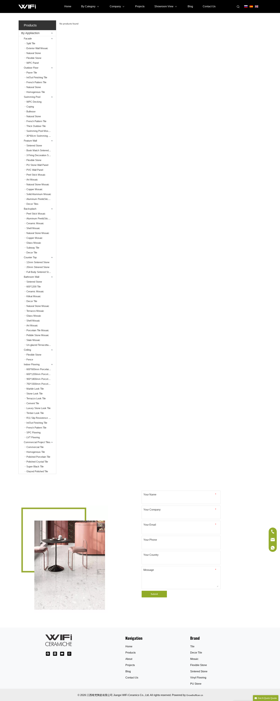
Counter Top (30, 257)
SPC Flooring (33, 432)
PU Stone (195, 683)
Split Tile (30, 43)
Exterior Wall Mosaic (37, 48)
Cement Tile (32, 403)
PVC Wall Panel (34, 169)
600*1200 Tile (33, 286)
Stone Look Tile (34, 393)
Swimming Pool (32, 96)
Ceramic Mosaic (35, 223)
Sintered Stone (34, 145)
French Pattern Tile (36, 82)
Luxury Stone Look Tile (38, 408)
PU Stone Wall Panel (37, 165)
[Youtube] (62, 654)
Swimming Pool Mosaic (38, 131)
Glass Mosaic (33, 242)
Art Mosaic (32, 179)
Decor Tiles (32, 203)
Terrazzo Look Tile (36, 398)
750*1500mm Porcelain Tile (40, 383)
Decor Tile (31, 252)
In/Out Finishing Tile (36, 77)
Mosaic (194, 659)
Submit (154, 594)
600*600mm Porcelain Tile (40, 369)
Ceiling (27, 349)
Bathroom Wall (31, 276)
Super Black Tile (35, 466)
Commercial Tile (35, 447)
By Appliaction (30, 33)
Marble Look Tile (35, 388)
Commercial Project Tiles (37, 442)
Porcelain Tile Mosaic (37, 330)
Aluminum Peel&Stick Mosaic (41, 199)
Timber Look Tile (35, 413)
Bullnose (30, 111)
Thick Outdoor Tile (36, 126)
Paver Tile (31, 72)
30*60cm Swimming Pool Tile (41, 135)
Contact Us (131, 677)
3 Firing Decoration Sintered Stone (41, 155)
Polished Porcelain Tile (38, 456)
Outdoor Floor (31, 67)
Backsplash (30, 208)
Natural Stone (33, 53)
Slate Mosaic (33, 340)
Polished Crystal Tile (37, 461)
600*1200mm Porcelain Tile (40, 374)
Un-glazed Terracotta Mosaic (41, 345)
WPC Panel (32, 62)
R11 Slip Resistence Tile (39, 417)
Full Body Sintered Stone (39, 272)
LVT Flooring (33, 437)
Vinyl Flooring (198, 677)
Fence (29, 359)
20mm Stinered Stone (37, 267)
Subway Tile (32, 247)
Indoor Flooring (32, 364)
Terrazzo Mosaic (35, 310)
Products (130, 652)
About (128, 659)
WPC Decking (33, 101)
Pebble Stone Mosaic (37, 335)
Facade (28, 38)
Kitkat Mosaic (33, 296)
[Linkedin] (55, 654)
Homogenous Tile (35, 92)
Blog (128, 671)
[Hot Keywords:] (238, 7)
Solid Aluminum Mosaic (38, 194)
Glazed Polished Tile (37, 471)
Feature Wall (30, 140)
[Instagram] (69, 654)
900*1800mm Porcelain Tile (40, 379)
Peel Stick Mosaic (36, 174)
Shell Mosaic (33, 228)
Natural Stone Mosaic (37, 184)
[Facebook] (48, 654)
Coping (30, 106)
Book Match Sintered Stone (40, 150)
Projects (130, 665)
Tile (192, 646)
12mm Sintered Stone (37, 262)
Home (128, 646)
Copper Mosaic (34, 189)
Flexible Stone (33, 58)
